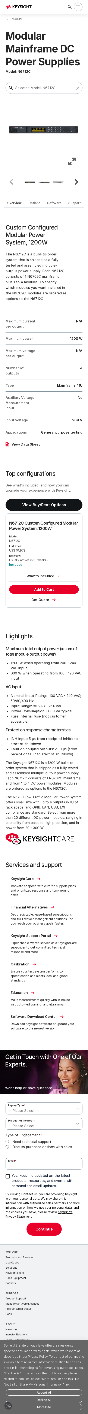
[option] (30, 182)
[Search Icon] (69, 6)
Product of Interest (21, 1120)
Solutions (11, 1267)
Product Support (16, 1298)
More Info (44, 1407)
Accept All (44, 1392)
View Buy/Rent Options (44, 505)
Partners (11, 1283)
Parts (9, 1314)
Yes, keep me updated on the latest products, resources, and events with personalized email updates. (42, 1180)
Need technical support (31, 1142)
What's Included (40, 576)
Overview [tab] (14, 203)
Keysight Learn (15, 1272)
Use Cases (12, 1262)
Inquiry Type (16, 1105)
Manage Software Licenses (22, 1303)
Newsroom (12, 1329)
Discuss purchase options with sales (42, 1147)
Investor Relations (17, 1334)
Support (12, 1293)
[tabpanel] (44, 725)
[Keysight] (20, 6)
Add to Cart (44, 589)
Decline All (44, 1400)
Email (12, 1160)
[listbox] (44, 182)
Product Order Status (19, 1308)
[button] (77, 88)
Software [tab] (54, 203)
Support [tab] (74, 203)
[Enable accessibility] (8, 1406)
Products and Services (20, 1257)
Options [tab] (34, 203)
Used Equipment (16, 1278)
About (10, 1324)
